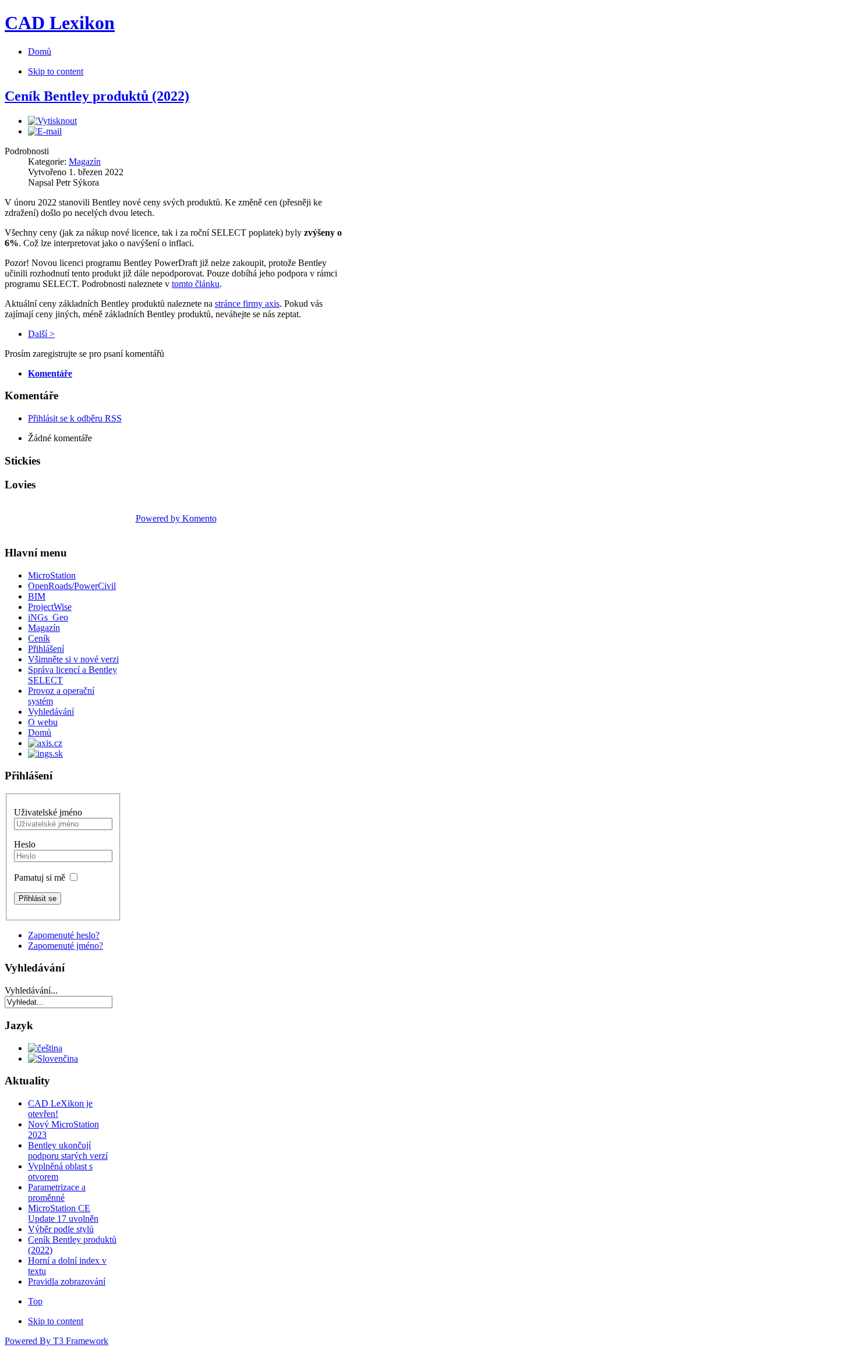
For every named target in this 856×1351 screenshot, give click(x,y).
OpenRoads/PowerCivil (72, 586)
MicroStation (52, 575)
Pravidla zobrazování (66, 1281)
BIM (36, 596)
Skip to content (55, 71)
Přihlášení (46, 649)
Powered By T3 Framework (56, 1341)
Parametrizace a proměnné (57, 1192)
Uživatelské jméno (48, 812)
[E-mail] (45, 131)
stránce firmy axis (247, 304)
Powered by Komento (176, 518)
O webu (43, 722)
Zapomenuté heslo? (64, 935)
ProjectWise (50, 607)
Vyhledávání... (31, 990)
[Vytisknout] (52, 121)
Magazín (85, 161)
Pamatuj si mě (39, 877)
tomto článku (196, 284)
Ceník (39, 638)
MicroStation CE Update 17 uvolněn (63, 1213)
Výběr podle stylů (61, 1229)
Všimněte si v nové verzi (73, 659)
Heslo (25, 844)
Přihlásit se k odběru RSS (75, 418)
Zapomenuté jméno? (65, 946)
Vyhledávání (51, 712)
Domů (39, 732)
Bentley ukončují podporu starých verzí (68, 1150)
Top (35, 1301)
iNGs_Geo (48, 617)
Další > (41, 334)
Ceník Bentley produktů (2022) (97, 96)
